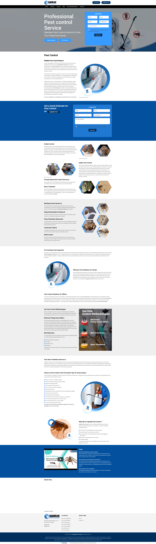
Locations (52, 6)
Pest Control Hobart (66, 530)
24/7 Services (65, 40)
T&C (105, 29)
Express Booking (51, 40)
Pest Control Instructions (72, 6)
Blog (64, 6)
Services (58, 6)
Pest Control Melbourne (66, 518)
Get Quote (96, 2)
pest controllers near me (53, 89)
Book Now (98, 35)
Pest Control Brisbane (66, 520)
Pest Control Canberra (66, 524)
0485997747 (106, 2)
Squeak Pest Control (77, 534)
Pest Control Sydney (66, 522)
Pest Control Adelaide (66, 526)
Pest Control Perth (65, 528)
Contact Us (82, 6)
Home (46, 6)
